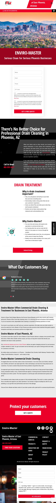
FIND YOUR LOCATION (12, 447)
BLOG (30, 459)
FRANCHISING (47, 448)
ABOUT (30, 454)
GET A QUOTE (28, 413)
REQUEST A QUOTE (46, 442)
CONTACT (45, 437)
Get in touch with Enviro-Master (36, 164)
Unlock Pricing (28, 250)
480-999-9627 (9, 167)
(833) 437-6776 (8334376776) (10, 11)
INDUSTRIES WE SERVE (33, 449)
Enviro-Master (46, 152)
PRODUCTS (31, 444)
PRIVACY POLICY (45, 453)
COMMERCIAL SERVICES (33, 438)
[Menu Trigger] (52, 3)
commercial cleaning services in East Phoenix (14, 344)
